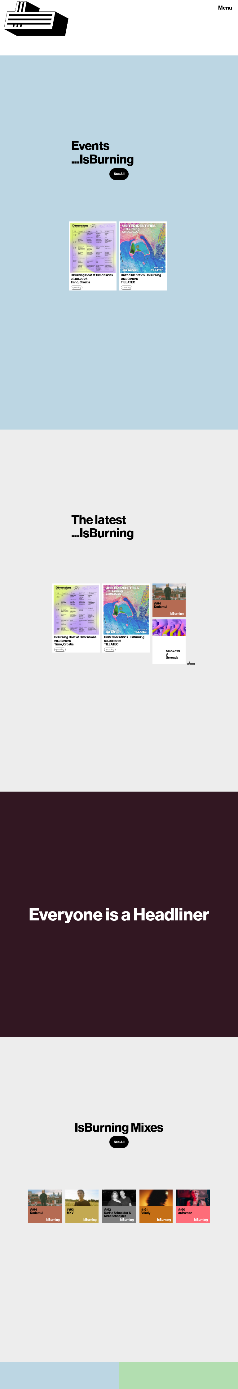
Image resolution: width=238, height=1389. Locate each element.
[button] (225, 4)
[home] (36, 27)
